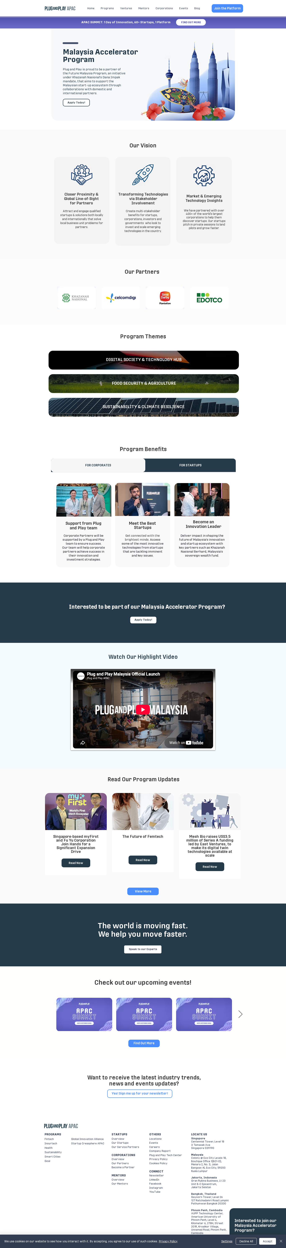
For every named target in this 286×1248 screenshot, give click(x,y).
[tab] (98, 465)
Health (49, 1147)
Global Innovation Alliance (87, 1139)
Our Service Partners (125, 1147)
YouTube (154, 1191)
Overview (118, 1138)
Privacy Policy (158, 1159)
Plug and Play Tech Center (165, 1155)
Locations (155, 1138)
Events (153, 1142)
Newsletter (156, 1175)
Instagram (156, 1187)
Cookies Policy (158, 1163)
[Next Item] (240, 1014)
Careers (154, 1147)
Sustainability (53, 1152)
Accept (267, 1241)
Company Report (160, 1151)
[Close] (280, 1241)
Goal (47, 1161)
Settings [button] (226, 1241)
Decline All (246, 1241)
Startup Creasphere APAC (87, 1143)
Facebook (155, 1183)
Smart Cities (53, 1156)
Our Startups (120, 1142)
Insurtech (51, 1143)
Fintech (49, 1139)
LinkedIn (154, 1179)
